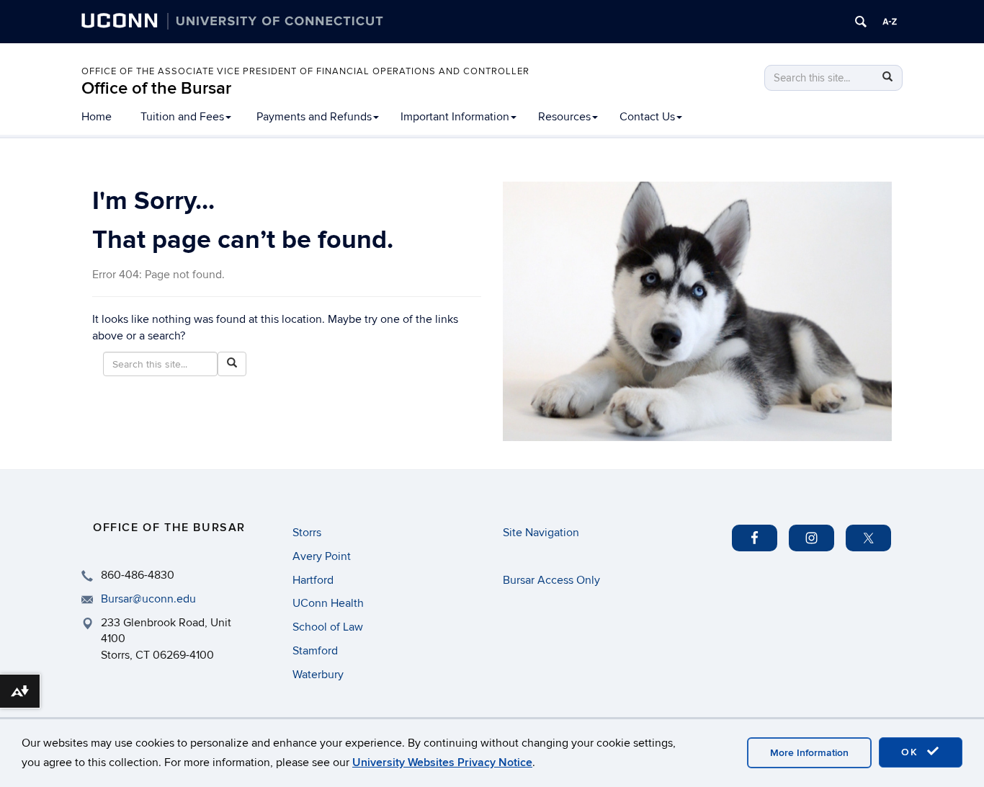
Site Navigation (541, 532)
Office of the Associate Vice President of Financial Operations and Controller (305, 71)
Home (96, 117)
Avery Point (321, 556)
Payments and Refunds (314, 117)
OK (912, 752)
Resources (564, 117)
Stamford (315, 651)
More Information (809, 753)
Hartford (313, 580)
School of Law (327, 627)
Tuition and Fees (182, 117)
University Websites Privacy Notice (442, 762)
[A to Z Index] (889, 21)
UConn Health (328, 603)
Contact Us (647, 117)
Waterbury (318, 674)
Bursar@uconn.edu (148, 599)
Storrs (306, 532)
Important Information (455, 117)
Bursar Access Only (551, 580)
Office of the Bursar (156, 88)
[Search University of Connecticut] (860, 21)
